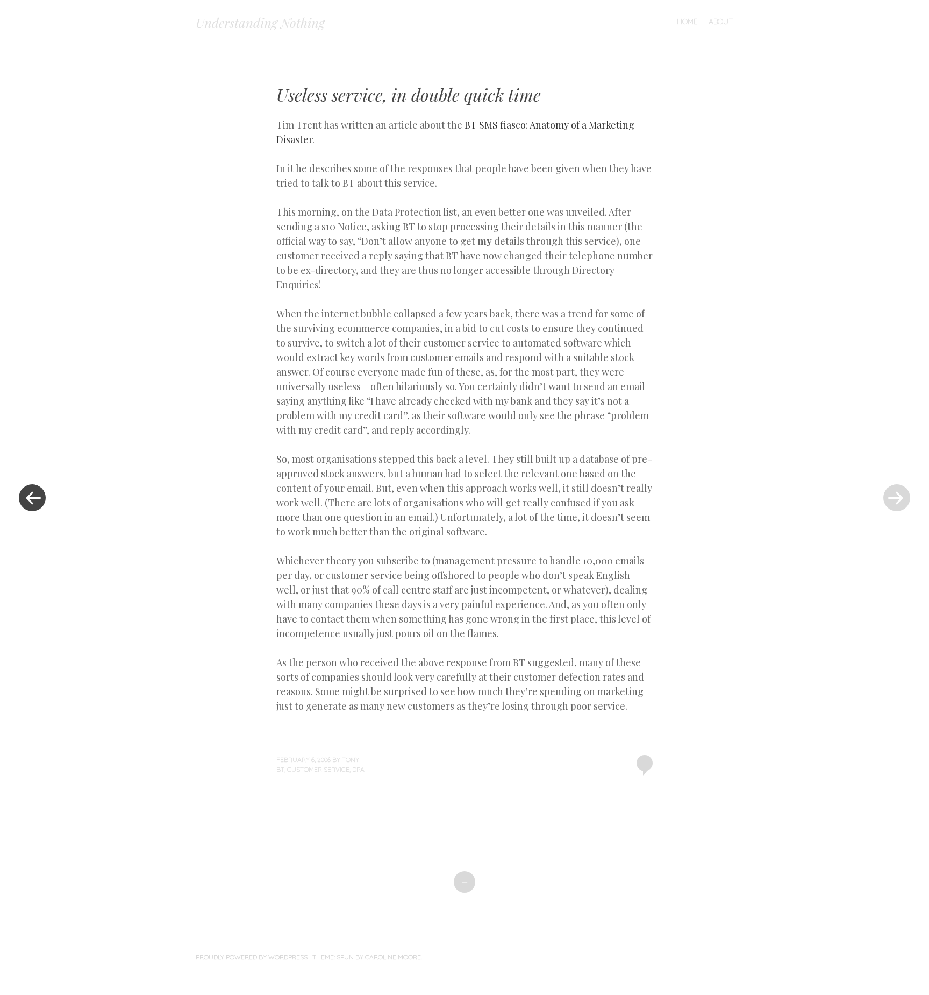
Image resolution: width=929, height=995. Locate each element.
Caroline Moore (393, 957)
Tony (350, 760)
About (721, 21)
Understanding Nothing (260, 22)
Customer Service (318, 769)
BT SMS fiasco (495, 124)
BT (280, 769)
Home (687, 21)
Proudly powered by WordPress (252, 957)
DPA (358, 769)
